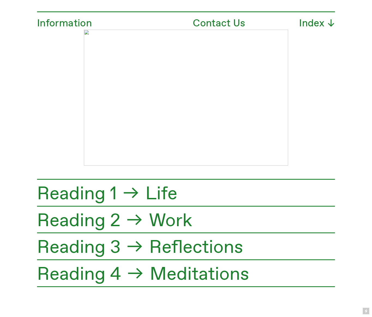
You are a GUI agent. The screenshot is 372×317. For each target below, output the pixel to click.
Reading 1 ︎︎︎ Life (107, 194)
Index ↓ (317, 23)
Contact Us (219, 23)
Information (64, 23)
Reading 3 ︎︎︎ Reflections (140, 247)
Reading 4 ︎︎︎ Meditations (143, 274)
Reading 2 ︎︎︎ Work (114, 221)
